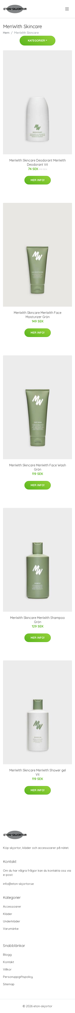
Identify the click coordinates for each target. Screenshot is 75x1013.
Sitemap (8, 984)
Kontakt (8, 962)
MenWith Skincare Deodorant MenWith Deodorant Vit (37, 162)
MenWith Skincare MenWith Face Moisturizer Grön (37, 315)
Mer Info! (38, 180)
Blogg (7, 955)
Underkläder (11, 921)
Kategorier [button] (36, 40)
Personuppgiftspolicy (18, 977)
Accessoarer (12, 906)
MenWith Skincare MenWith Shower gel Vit (37, 772)
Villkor (7, 969)
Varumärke (11, 929)
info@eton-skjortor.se (18, 884)
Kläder (7, 914)
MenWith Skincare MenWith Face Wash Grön (37, 467)
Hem (6, 33)
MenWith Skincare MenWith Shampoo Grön (37, 620)
